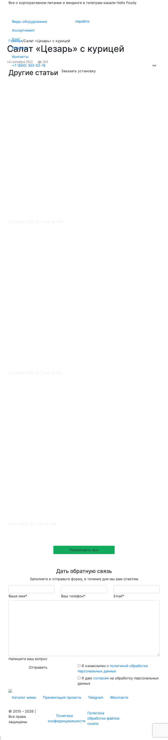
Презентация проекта (62, 697)
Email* (119, 596)
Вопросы (19, 48)
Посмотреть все (84, 550)
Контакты (20, 56)
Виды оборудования (29, 21)
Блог (16, 39)
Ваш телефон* (73, 596)
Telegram (95, 697)
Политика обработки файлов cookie (103, 718)
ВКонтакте (119, 697)
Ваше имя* (18, 596)
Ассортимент (23, 30)
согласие (101, 678)
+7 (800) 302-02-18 (29, 65)
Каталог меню (24, 697)
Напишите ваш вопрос (28, 659)
